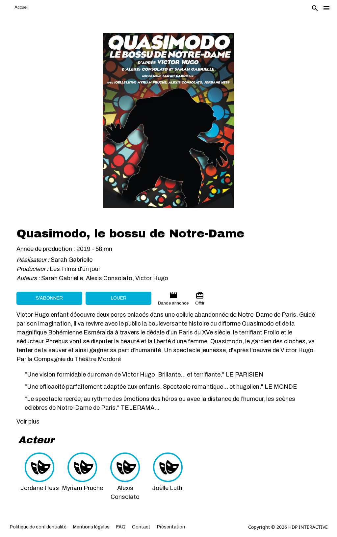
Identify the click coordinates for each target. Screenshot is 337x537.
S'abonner (49, 298)
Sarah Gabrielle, (63, 278)
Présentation (171, 527)
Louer (118, 298)
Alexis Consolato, (110, 278)
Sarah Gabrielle (71, 259)
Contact (141, 527)
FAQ (120, 527)
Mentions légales (91, 527)
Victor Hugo (151, 278)
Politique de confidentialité (38, 527)
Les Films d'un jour (75, 269)
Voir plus (27, 421)
